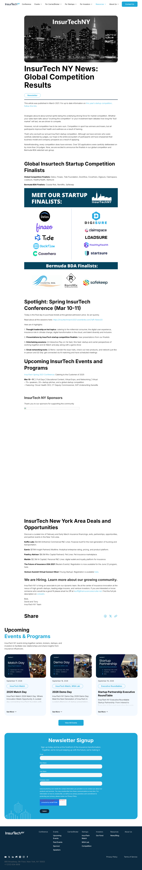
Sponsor (56, 846)
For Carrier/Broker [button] (52, 4)
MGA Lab (85, 842)
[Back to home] (12, 4)
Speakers (57, 850)
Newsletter (32, 95)
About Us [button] (113, 4)
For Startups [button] (69, 4)
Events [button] (37, 4)
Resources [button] (100, 4)
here (96, 572)
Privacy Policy (111, 857)
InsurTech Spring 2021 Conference (39, 374)
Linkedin (40, 594)
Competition (86, 846)
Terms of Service (130, 857)
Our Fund (99, 835)
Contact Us (129, 4)
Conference (26, 4)
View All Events (71, 723)
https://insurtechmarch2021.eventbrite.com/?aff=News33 (77, 320)
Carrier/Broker (72, 832)
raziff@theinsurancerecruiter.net (88, 591)
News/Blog (114, 835)
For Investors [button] (85, 4)
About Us (128, 832)
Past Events (57, 842)
